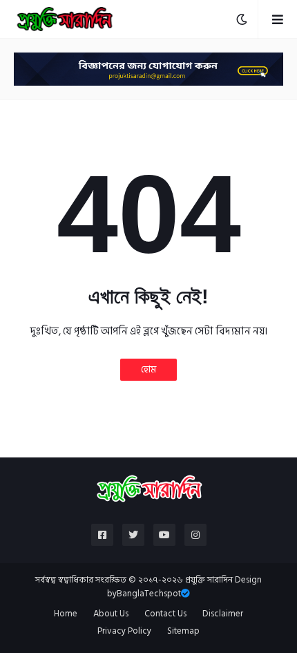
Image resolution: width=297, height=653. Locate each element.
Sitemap (183, 631)
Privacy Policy (124, 631)
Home (65, 614)
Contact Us (165, 614)
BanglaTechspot (149, 593)
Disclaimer (222, 614)
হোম (148, 369)
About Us (110, 614)
